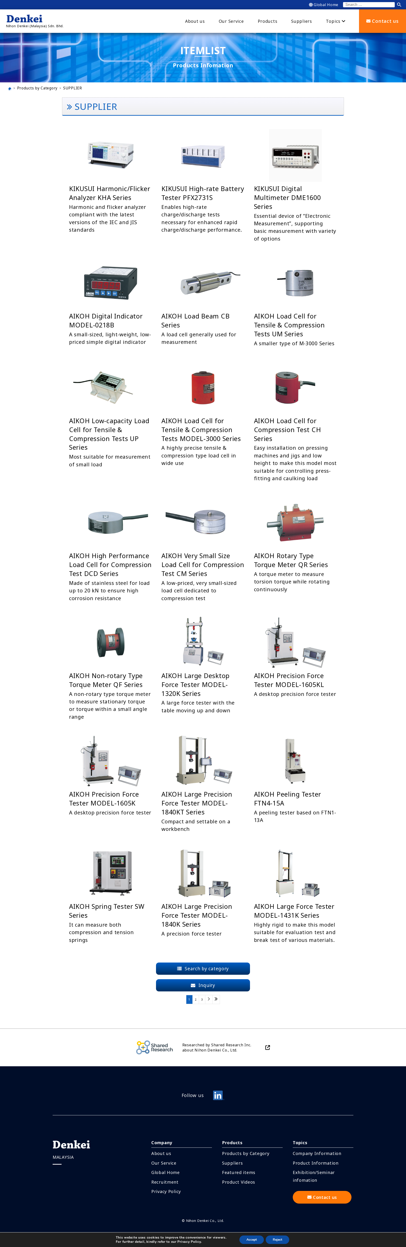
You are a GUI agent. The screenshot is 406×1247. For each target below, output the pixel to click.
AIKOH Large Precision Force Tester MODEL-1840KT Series (196, 803)
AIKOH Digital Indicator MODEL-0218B (106, 320)
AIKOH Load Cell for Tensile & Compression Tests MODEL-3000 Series (201, 429)
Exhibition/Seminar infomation (314, 1176)
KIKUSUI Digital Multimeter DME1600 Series (287, 197)
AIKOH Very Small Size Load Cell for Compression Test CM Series (202, 564)
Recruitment (165, 1182)
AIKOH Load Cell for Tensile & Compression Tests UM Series (289, 325)
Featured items (238, 1172)
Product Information (316, 1163)
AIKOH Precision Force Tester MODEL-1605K (104, 798)
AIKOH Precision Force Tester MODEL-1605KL (289, 680)
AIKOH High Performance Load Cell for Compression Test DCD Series (110, 564)
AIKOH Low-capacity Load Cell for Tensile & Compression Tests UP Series (109, 434)
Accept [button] (251, 1239)
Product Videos (238, 1182)
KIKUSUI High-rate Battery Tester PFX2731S (202, 193)
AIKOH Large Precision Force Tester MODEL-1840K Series (196, 915)
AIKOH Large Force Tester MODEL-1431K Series (294, 911)
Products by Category (37, 88)
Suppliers (232, 1163)
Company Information (317, 1153)
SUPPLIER (72, 88)
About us (161, 1153)
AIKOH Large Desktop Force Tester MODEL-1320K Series (195, 684)
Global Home (326, 4)
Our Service (163, 1163)
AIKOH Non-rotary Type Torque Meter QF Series (106, 680)
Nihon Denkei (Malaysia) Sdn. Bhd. (35, 26)
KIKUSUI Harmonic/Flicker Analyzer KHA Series (109, 193)
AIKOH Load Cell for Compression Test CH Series (287, 429)
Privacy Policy (166, 1191)
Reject (277, 1239)
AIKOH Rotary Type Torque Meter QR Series (291, 560)
